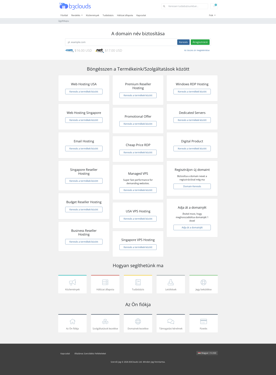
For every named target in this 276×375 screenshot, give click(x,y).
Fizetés (203, 328)
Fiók (211, 15)
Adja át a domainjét (192, 227)
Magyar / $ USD (208, 353)
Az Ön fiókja (72, 328)
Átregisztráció (200, 42)
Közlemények (92, 15)
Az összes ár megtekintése (197, 50)
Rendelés (76, 15)
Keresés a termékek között (83, 91)
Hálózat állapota (125, 15)
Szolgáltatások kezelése (105, 328)
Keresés (183, 42)
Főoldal (64, 15)
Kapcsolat (141, 15)
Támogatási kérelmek (170, 328)
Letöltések (170, 289)
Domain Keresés (192, 186)
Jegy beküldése (204, 289)
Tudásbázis (108, 15)
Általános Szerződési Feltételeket (90, 353)
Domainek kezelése (138, 328)
